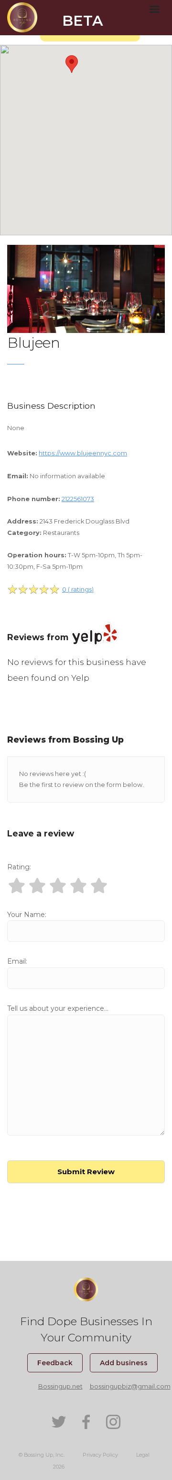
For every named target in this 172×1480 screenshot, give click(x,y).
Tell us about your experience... (57, 1008)
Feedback (55, 1363)
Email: (17, 961)
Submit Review (86, 1171)
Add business (124, 1363)
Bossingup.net (60, 1386)
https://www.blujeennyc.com (83, 453)
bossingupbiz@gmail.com (130, 1386)
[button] (72, 64)
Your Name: (26, 914)
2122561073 (78, 499)
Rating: (19, 867)
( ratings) (78, 589)
